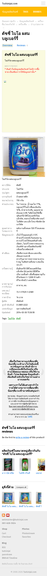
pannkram (7, 554)
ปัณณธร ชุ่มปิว (9, 21)
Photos (25, 529)
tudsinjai (6, 551)
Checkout (6, 537)
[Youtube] (7, 516)
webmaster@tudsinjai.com (15, 519)
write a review (22, 437)
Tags (25, 11)
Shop (4, 529)
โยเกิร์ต (11, 318)
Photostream (28, 533)
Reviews (21, 45)
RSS (4, 547)
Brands (37, 11)
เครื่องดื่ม (23, 24)
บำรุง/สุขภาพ (37, 24)
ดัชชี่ (18, 318)
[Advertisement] (23, 109)
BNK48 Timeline (9, 558)
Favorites (26, 537)
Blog (4, 543)
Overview (7, 45)
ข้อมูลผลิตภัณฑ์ (10, 11)
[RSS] (3, 516)
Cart (4, 533)
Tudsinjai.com (29, 572)
